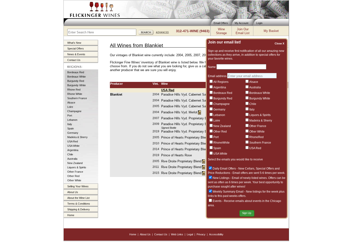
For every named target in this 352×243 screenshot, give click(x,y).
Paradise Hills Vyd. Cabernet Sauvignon (189, 94)
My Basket (271, 31)
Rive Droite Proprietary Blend (181, 161)
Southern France (77, 98)
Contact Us (73, 60)
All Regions (220, 82)
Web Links (177, 234)
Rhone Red (73, 89)
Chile (70, 154)
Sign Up (246, 213)
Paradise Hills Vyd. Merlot (179, 112)
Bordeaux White (76, 76)
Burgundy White (76, 85)
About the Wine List (78, 197)
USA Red (72, 141)
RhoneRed (256, 137)
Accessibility (216, 234)
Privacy (201, 234)
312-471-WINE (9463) (193, 31)
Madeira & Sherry (77, 137)
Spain (70, 128)
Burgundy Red (75, 80)
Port (69, 115)
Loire (70, 106)
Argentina (72, 150)
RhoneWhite (221, 142)
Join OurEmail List (243, 31)
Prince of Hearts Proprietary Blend (185, 137)
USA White (73, 145)
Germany (72, 132)
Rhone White (74, 93)
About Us (72, 192)
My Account (241, 23)
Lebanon (72, 119)
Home (70, 215)
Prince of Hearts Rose (176, 155)
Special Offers (75, 48)
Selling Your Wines (78, 186)
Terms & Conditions (78, 203)
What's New (74, 42)
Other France (75, 171)
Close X (280, 43)
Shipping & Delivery (78, 209)
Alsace (71, 102)
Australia (72, 158)
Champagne (74, 111)
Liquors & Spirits (76, 167)
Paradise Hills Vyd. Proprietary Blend (187, 118)
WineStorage (221, 31)
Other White (74, 180)
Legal (190, 234)
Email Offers (221, 23)
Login (259, 23)
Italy (69, 124)
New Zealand (75, 163)
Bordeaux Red (75, 72)
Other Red (73, 176)
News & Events (76, 54)
